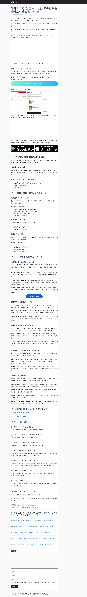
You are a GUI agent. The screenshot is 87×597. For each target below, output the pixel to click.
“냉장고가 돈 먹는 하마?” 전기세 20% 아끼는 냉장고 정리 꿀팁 (25, 505)
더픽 (12, 2)
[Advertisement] (34, 49)
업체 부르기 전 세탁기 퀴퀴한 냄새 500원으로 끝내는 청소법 (25, 507)
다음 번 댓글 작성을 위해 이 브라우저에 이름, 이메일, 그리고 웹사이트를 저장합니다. (33, 582)
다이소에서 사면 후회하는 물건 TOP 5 (20, 416)
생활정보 (14, 504)
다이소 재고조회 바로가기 (34, 83)
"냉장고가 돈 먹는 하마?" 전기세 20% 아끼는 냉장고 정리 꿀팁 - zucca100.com (33, 538)
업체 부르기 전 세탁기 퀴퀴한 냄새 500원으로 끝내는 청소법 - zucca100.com (33, 532)
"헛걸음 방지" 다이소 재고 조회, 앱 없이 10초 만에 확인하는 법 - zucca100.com (33, 520)
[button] (74, 2)
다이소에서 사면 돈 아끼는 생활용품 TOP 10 (22, 412)
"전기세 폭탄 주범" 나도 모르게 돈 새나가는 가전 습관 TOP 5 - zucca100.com (33, 544)
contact (21, 2)
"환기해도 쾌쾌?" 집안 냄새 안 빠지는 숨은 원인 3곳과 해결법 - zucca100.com (33, 526)
